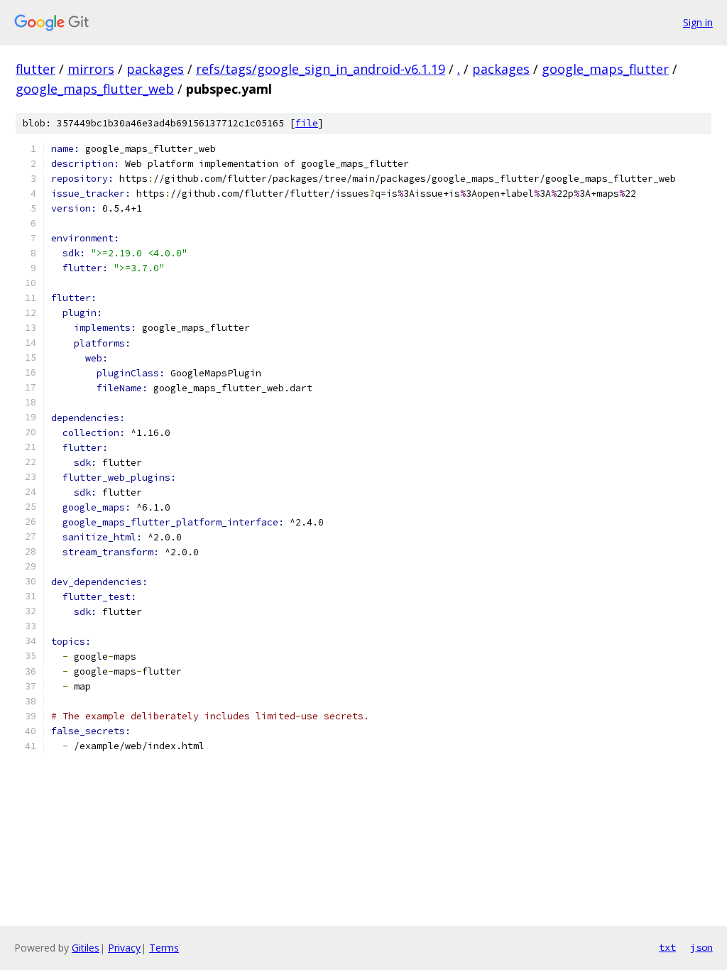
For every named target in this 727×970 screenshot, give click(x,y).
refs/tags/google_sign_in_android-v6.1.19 (320, 68)
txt (667, 947)
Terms (164, 947)
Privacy (124, 947)
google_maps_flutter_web (95, 88)
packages (155, 68)
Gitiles (85, 947)
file (306, 123)
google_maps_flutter (605, 68)
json (701, 947)
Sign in (698, 22)
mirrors (90, 68)
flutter (35, 68)
